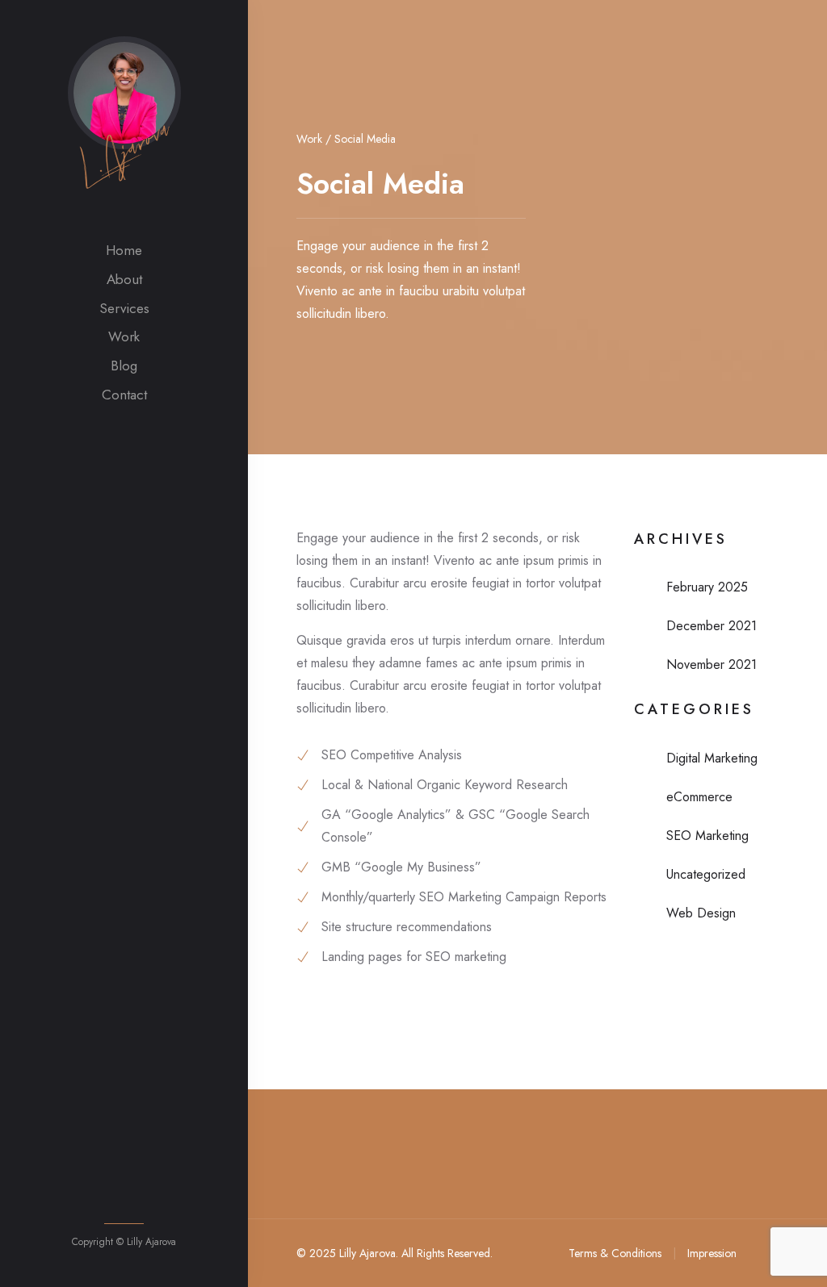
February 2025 (707, 587)
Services (124, 308)
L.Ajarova (123, 152)
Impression (712, 1253)
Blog (124, 365)
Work (124, 336)
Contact (124, 394)
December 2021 (711, 625)
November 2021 (711, 664)
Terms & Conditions (615, 1253)
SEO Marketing (707, 835)
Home (124, 250)
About (124, 279)
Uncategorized (705, 874)
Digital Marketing (712, 758)
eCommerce (699, 797)
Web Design (701, 913)
